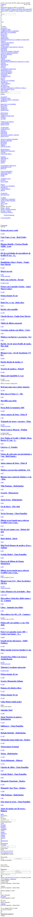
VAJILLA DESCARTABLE (8, 200)
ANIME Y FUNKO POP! (22, 39)
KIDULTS (3, 11)
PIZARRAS (4, 142)
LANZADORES (5, 123)
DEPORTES (4, 132)
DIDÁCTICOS (5, 9)
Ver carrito (3, 896)
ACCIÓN (19, 7)
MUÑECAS (4, 107)
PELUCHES (4, 105)
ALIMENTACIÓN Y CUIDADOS (10, 100)
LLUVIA (3, 180)
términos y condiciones (10, 879)
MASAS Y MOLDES (6, 140)
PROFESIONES (5, 61)
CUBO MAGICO (13, 47)
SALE (2, 205)
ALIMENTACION (6, 178)
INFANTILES (4, 39)
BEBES (3, 7)
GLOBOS (3, 88)
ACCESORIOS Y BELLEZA (8, 165)
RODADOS (4, 133)
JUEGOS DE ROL (6, 146)
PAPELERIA (4, 174)
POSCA (3, 184)
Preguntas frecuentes (10, 209)
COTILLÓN (4, 193)
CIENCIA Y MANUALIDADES (9, 139)
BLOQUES (4, 143)
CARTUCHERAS (5, 189)
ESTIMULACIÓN (5, 98)
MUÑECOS (11, 7)
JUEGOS (3, 41)
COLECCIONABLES (6, 171)
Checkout (3, 904)
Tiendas (7, 208)
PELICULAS (11, 39)
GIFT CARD (4, 203)
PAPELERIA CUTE (6, 167)
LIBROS (3, 145)
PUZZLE (3, 161)
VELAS (12, 89)
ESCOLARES (19, 11)
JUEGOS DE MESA (17, 9)
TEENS (27, 9)
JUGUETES (4, 97)
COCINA (26, 61)
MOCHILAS (4, 187)
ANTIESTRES (4, 47)
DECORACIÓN (5, 194)
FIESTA (3, 190)
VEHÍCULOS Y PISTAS (7, 121)
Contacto (8, 211)
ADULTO (3, 159)
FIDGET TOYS (5, 124)
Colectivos (3, 4)
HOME (11, 11)
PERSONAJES (5, 110)
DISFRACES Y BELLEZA (17, 61)
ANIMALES (4, 108)
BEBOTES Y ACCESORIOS (8, 104)
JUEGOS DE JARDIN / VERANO (10, 135)
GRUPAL (3, 157)
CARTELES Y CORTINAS (13, 88)
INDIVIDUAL (4, 158)
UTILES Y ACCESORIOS (8, 186)
